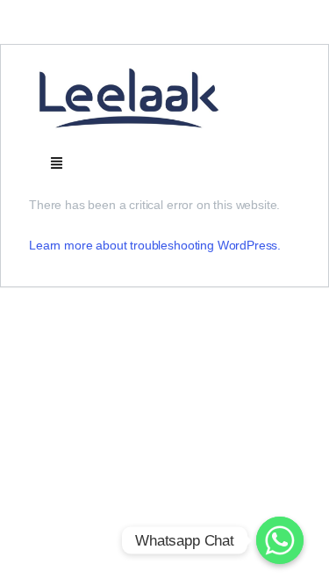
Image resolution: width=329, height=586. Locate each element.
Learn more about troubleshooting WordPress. (155, 245)
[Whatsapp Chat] (280, 540)
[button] (57, 162)
